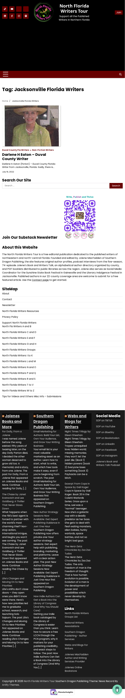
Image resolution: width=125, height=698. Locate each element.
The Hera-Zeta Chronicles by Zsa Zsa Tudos (77, 550)
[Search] (120, 74)
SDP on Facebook (106, 449)
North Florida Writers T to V (18, 384)
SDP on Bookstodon (107, 438)
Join (118, 12)
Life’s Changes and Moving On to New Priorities (13, 582)
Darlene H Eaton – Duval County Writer (24, 156)
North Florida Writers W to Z (18, 390)
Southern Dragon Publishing (43, 421)
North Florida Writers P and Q (19, 373)
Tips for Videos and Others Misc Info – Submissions (31, 396)
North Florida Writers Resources (20, 311)
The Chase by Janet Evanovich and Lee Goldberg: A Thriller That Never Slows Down (14, 501)
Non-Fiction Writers (43, 150)
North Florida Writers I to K (17, 355)
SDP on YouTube (105, 426)
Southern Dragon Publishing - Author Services (76, 635)
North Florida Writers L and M (19, 361)
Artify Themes (10, 685)
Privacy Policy (10, 316)
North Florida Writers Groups (18, 349)
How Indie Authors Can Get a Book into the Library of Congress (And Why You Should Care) (46, 603)
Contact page (40, 280)
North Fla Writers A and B (16, 326)
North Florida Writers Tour (74, 8)
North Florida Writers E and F (18, 338)
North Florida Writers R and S (18, 378)
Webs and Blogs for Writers (75, 421)
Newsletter (8, 305)
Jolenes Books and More (12, 421)
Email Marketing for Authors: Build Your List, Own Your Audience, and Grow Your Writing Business (46, 438)
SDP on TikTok (104, 420)
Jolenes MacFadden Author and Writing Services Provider (76, 658)
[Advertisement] (62, 47)
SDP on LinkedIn (105, 444)
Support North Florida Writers (19, 322)
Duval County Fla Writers (15, 150)
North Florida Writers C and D (19, 332)
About (5, 293)
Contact (7, 299)
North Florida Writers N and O (19, 367)
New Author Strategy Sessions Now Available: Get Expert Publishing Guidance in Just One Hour (46, 519)
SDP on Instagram (106, 455)
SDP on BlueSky (105, 432)
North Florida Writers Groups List (77, 615)
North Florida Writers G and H (19, 343)
